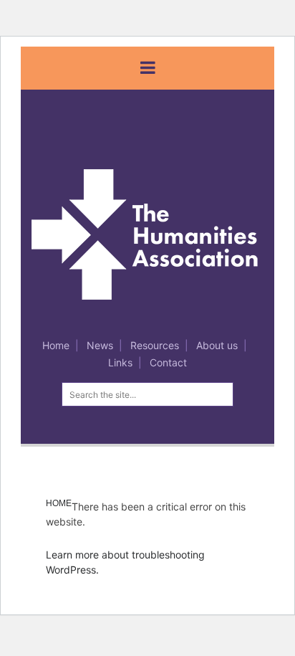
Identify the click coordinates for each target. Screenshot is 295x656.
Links (120, 362)
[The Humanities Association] (157, 233)
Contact (168, 362)
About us (217, 345)
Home (55, 345)
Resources (154, 345)
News (100, 345)
